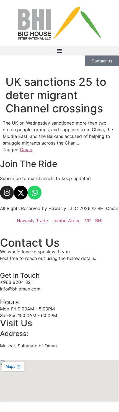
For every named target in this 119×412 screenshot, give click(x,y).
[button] (59, 50)
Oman (26, 149)
